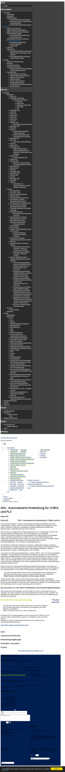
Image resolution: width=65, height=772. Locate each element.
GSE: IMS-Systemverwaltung (18, 194)
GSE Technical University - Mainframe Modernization (18, 221)
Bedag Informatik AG (16, 341)
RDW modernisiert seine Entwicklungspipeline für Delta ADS (20, 398)
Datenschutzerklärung (10, 418)
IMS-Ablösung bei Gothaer (9, 667)
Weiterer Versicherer (16, 332)
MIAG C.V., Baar (14, 350)
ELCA (11, 320)
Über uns (4, 89)
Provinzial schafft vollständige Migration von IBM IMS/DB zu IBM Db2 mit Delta (20, 385)
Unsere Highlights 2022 (20, 157)
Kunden (6, 313)
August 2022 (14, 145)
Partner (6, 402)
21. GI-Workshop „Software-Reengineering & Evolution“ (18, 205)
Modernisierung (12, 18)
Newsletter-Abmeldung (20, 100)
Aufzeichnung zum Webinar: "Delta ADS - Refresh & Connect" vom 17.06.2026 (21, 248)
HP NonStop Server (16, 37)
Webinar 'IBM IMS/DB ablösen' (25, 659)
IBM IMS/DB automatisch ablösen (20, 19)
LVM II (12, 331)
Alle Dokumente (15, 86)
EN (5, 444)
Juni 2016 (13, 121)
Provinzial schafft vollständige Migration (13, 675)
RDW (11, 352)
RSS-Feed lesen (14, 310)
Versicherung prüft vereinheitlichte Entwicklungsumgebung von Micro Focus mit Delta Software (20, 362)
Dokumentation (11, 72)
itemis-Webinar (14, 226)
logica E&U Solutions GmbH (18, 339)
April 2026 (13, 180)
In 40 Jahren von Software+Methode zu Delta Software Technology (21, 185)
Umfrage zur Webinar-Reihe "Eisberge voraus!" (21, 305)
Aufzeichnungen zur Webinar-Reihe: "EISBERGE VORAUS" (22, 288)
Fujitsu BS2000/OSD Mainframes (19, 35)
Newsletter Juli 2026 (7, 664)
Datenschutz (13, 739)
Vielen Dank (20, 103)
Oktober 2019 (14, 122)
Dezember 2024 (15, 173)
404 (11, 416)
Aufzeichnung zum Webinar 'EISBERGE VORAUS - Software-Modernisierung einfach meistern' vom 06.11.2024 (22, 273)
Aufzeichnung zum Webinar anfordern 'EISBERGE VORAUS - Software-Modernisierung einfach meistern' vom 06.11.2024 (22, 266)
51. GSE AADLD (14, 227)
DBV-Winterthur (15, 327)
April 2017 (13, 117)
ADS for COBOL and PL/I (14, 40)
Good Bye (19, 101)
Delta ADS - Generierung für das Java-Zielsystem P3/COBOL (22, 163)
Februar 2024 (14, 168)
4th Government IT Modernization (20, 203)
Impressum (7, 413)
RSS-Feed (9, 308)
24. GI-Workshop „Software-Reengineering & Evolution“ (18, 218)
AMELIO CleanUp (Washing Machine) (18, 32)
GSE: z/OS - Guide (15, 192)
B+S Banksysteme (15, 357)
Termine (9, 189)
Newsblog (10, 311)
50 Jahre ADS (14, 46)
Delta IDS (10, 47)
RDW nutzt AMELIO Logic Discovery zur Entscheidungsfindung (20, 380)
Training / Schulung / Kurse (15, 61)
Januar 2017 (13, 119)
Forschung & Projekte (10, 401)
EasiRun (12, 322)
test (17, 108)
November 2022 (15, 147)
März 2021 (13, 128)
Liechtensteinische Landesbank (19, 324)
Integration (10, 16)
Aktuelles (6, 93)
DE (5, 443)
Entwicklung (10, 14)
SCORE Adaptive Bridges (14, 33)
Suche (5, 6)
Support (3, 421)
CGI (11, 318)
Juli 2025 (12, 177)
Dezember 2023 (15, 166)
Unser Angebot (6, 9)
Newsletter (10, 94)
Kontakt (3, 408)
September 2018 (15, 110)
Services (6, 60)
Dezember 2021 (15, 138)
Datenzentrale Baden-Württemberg (20, 343)
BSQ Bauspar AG (15, 325)
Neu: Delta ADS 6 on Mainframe (22, 124)
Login (5, 428)
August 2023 (14, 159)
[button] (31, 516)
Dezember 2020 (15, 126)
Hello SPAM (19, 107)
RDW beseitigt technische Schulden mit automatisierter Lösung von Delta (20, 376)
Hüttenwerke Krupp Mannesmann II (21, 348)
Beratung (10, 63)
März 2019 (13, 96)
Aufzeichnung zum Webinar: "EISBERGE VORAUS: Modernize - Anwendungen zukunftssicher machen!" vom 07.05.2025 (22, 300)
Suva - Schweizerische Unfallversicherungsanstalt (18, 335)
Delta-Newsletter (6, 753)
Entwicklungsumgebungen (18, 42)
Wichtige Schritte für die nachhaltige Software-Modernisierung (21, 69)
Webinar (12, 241)
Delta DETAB (11, 49)
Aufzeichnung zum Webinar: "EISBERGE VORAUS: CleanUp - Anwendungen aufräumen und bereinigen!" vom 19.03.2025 (22, 293)
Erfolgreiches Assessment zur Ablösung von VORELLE (19, 393)
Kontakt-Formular (9, 411)
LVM (11, 329)
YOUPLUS (13, 395)
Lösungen (7, 12)
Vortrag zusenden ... (19, 224)
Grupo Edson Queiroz (16, 345)
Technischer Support (13, 65)
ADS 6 (3, 591)
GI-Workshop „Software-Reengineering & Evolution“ (18, 200)
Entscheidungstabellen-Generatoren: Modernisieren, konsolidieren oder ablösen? (21, 52)
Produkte (6, 26)
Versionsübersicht (9, 424)
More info (5, 770)
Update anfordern (12, 426)
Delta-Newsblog (6, 756)
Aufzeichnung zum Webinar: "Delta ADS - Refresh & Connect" (21, 253)
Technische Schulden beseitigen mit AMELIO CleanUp (18, 678)
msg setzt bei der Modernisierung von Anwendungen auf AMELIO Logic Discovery (21, 371)
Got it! (56, 769)
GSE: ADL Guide (14, 196)
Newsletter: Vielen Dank (23, 105)
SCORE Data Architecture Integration (18, 39)
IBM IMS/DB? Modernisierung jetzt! (20, 25)
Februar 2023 (14, 156)
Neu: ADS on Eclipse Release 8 (22, 142)
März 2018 (13, 114)
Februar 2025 (14, 175)
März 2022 (13, 140)
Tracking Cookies (12, 414)
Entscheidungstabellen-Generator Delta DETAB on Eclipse (20, 57)
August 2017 (14, 115)
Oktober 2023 (14, 161)
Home (3, 2)
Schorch (12, 353)
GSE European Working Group (19, 198)
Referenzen (10, 317)
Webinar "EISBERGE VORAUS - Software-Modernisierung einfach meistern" (20, 259)
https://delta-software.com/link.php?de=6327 (15, 625)
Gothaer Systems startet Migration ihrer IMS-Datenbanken (20, 366)
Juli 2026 (12, 182)
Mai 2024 (13, 170)
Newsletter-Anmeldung (17, 98)
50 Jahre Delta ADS (15, 44)
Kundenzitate (11, 315)
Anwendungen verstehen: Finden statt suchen (21, 132)
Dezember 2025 (15, 178)
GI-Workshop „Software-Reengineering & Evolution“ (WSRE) (20, 239)
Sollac (12, 355)
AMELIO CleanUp (15, 79)
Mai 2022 (13, 143)
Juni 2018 (13, 112)
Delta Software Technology (18, 74)
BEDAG (36, 681)
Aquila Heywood (15, 359)
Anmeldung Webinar (19, 233)
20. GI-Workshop (15, 191)
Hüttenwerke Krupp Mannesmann (20, 346)
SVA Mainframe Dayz (16, 212)
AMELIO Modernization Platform (16, 30)
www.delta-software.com (38, 741)
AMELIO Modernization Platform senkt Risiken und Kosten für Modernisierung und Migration (22, 151)
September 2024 (15, 171)
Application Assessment (14, 67)
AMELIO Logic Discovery (14, 28)
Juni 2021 (13, 129)
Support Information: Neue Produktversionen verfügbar (21, 135)
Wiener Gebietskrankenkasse (19, 338)
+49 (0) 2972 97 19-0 (42, 729)
